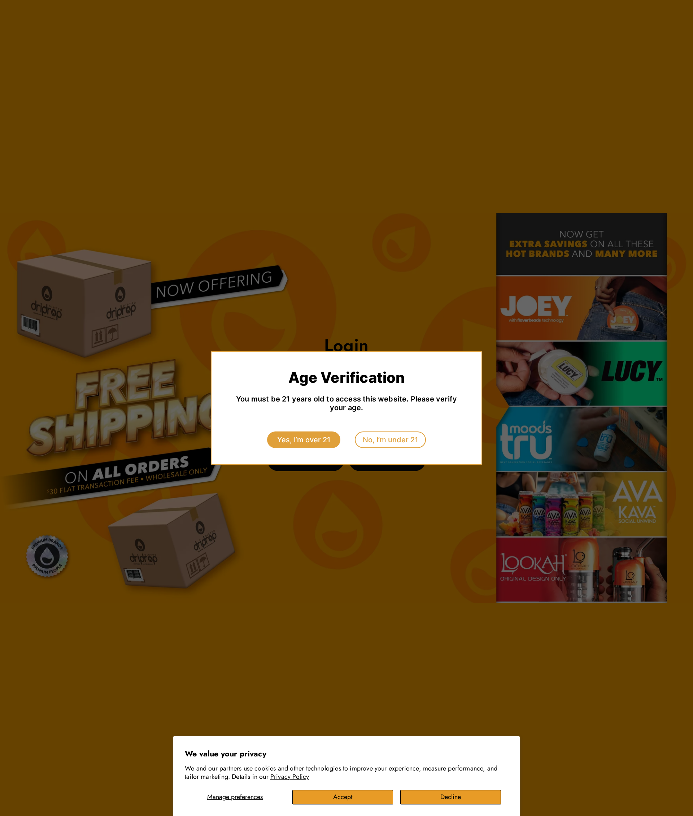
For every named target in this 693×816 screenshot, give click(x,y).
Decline (450, 797)
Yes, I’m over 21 (303, 439)
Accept (342, 797)
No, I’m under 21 (390, 439)
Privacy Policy (289, 776)
